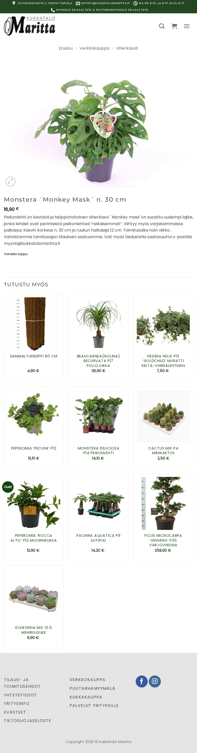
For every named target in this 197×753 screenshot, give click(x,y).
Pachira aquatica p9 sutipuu (98, 538)
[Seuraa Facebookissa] (142, 681)
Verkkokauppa (94, 48)
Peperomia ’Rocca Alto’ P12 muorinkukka (34, 538)
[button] (161, 26)
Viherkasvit (127, 48)
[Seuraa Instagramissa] (155, 681)
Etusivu (66, 48)
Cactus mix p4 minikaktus (163, 450)
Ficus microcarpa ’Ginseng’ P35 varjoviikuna (163, 540)
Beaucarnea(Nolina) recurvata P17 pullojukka (98, 361)
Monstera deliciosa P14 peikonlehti (99, 450)
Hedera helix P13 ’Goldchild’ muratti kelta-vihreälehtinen (163, 361)
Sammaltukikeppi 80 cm (33, 356)
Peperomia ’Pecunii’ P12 (33, 448)
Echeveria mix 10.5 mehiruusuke (33, 630)
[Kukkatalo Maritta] (29, 26)
